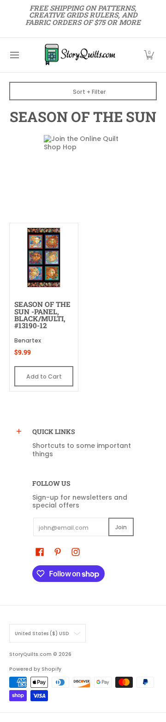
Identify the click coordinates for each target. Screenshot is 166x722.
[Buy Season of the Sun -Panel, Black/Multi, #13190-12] (43, 257)
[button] (149, 55)
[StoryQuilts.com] (80, 55)
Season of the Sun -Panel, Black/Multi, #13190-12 (42, 315)
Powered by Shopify (35, 669)
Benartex (27, 340)
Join (121, 527)
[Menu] (14, 55)
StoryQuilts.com (30, 654)
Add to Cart (44, 376)
